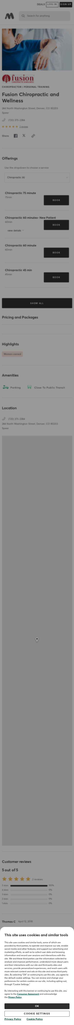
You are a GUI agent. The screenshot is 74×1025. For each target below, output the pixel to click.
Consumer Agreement (28, 994)
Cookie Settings (37, 1013)
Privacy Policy (15, 997)
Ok (37, 1006)
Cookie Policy (35, 1019)
